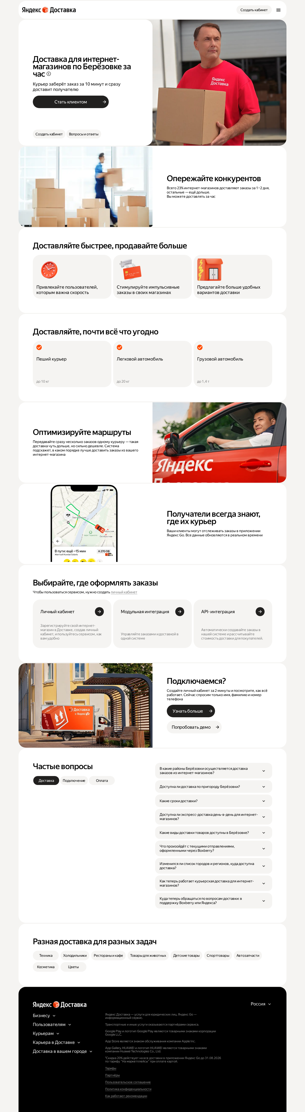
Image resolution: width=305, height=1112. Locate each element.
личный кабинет (124, 592)
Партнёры (112, 1075)
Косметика (46, 967)
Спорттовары (218, 955)
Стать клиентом (70, 102)
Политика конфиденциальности (128, 1089)
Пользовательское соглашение (128, 1082)
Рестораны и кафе (108, 955)
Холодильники (75, 955)
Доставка (46, 780)
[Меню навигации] (278, 9)
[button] (214, 770)
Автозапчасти (247, 955)
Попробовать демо (191, 727)
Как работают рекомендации (126, 1096)
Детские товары (186, 955)
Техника (45, 955)
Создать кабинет (254, 10)
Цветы (73, 967)
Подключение (74, 780)
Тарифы (110, 1068)
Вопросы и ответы (83, 134)
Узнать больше (188, 711)
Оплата (102, 780)
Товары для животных (148, 955)
